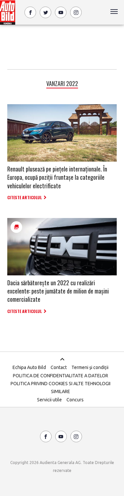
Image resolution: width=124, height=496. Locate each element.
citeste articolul (24, 197)
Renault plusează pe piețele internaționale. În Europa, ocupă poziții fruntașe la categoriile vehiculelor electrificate (57, 177)
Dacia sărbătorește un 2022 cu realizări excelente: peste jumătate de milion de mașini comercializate (58, 290)
